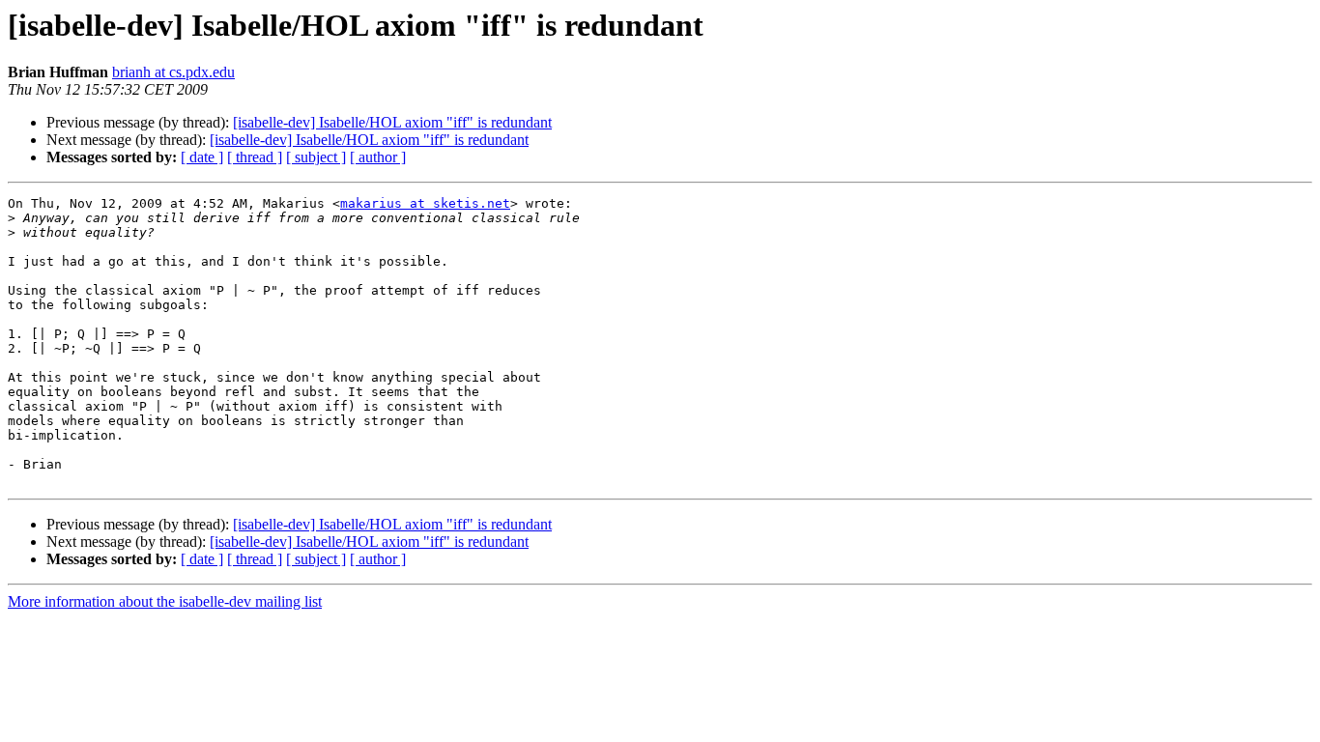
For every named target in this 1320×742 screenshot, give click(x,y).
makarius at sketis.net (425, 203)
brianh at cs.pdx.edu (173, 72)
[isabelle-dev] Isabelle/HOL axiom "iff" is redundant (392, 122)
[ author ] (378, 157)
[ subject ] (316, 157)
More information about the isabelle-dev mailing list (165, 601)
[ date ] (202, 157)
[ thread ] (254, 157)
